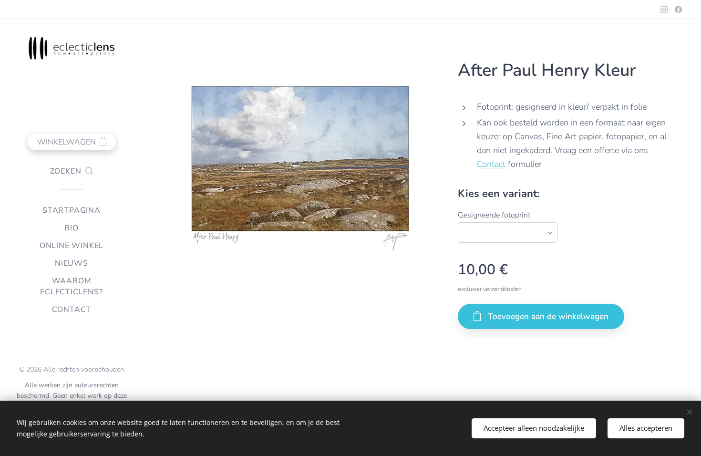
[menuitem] (71, 210)
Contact (492, 164)
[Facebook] (678, 9)
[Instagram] (664, 9)
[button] (71, 171)
